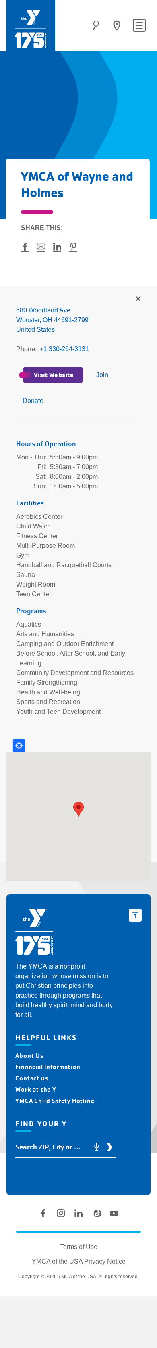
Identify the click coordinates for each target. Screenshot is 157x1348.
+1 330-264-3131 (64, 349)
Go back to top (135, 915)
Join (102, 374)
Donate (33, 400)
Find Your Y (116, 25)
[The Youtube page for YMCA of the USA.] (114, 1213)
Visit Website (54, 375)
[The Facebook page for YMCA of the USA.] (43, 1213)
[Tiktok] (96, 1213)
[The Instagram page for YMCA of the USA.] (61, 1213)
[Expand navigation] (139, 25)
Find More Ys (137, 299)
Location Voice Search (96, 1147)
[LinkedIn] (78, 1213)
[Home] (30, 29)
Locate (19, 745)
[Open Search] (95, 25)
